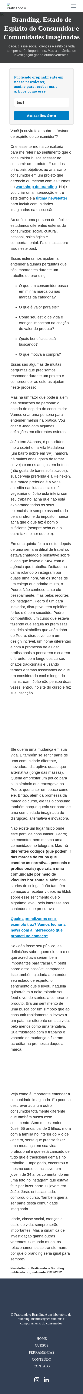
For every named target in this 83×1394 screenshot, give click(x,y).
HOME (42, 1338)
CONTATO (42, 1366)
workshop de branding (36, 187)
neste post (27, 248)
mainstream (20, 681)
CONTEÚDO (41, 1359)
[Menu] (73, 6)
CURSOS (42, 1345)
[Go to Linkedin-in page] (46, 1379)
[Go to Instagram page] (39, 1379)
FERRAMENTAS (41, 1352)
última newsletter (51, 198)
